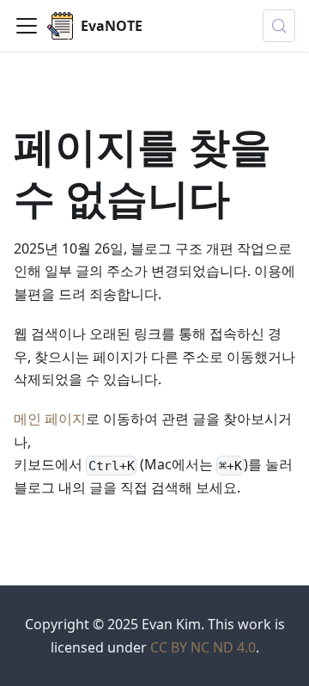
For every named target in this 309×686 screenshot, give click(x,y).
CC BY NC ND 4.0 (203, 647)
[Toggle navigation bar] (26, 26)
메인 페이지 (50, 418)
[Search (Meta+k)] (279, 25)
